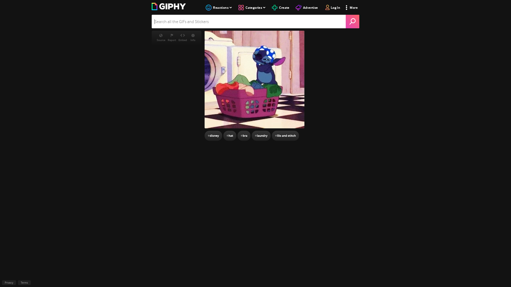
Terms (24, 282)
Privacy (9, 282)
